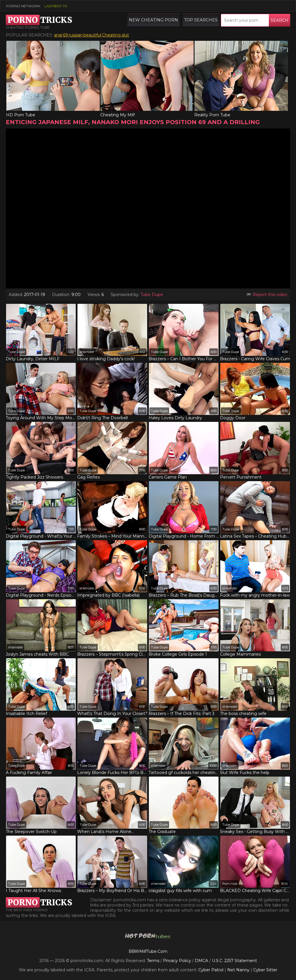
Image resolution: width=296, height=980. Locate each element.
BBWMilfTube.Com (148, 951)
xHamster (86, 352)
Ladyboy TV (56, 6)
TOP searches (201, 20)
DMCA (201, 960)
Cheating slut (115, 35)
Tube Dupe (151, 294)
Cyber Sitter (265, 969)
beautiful (92, 35)
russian (76, 35)
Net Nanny (238, 969)
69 (65, 35)
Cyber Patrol (210, 969)
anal (58, 35)
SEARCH (279, 20)
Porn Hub (229, 884)
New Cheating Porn (153, 20)
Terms (153, 960)
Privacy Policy (177, 960)
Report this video (269, 294)
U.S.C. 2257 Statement (234, 960)
